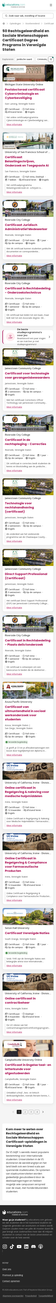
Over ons (6, 1269)
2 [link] (25, 1111)
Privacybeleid (31, 1296)
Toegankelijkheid (45, 1296)
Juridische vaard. (24, 59)
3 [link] (31, 1111)
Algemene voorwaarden (13, 1296)
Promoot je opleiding (12, 1275)
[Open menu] (51, 5)
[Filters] (51, 59)
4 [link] (37, 1111)
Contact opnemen (11, 1281)
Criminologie (43, 59)
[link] (43, 1111)
